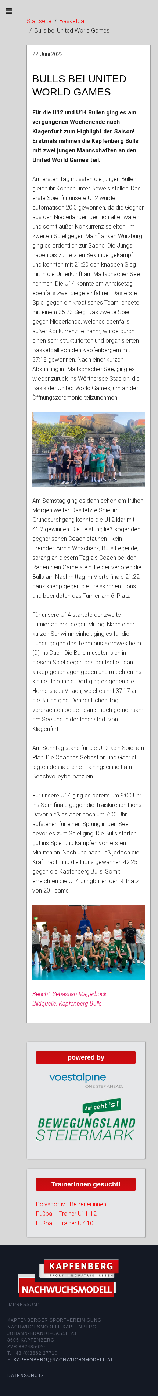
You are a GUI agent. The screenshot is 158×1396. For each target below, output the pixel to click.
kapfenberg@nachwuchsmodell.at (63, 1359)
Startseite (38, 21)
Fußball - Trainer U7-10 (64, 1223)
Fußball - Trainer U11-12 (66, 1213)
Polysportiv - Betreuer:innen (71, 1204)
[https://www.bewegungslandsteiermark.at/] (86, 1119)
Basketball (73, 21)
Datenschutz (25, 1375)
